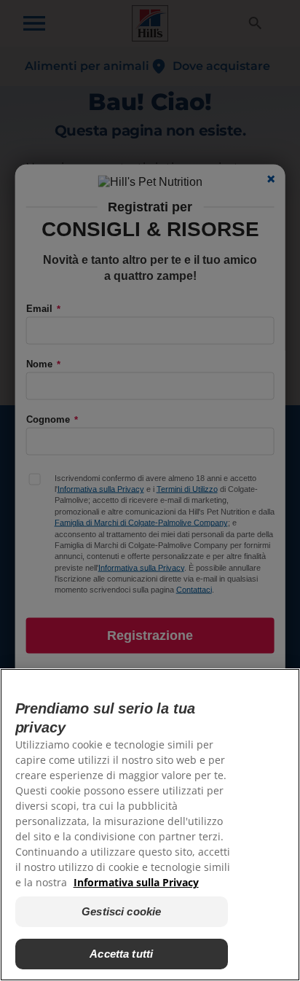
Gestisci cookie (121, 911)
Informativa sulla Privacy (136, 882)
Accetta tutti (121, 953)
